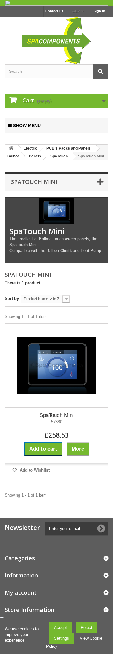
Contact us (54, 11)
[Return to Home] (11, 148)
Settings (61, 638)
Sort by (12, 298)
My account (21, 592)
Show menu (27, 125)
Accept (60, 627)
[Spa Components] (56, 40)
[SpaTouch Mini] (56, 365)
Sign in (99, 11)
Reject (86, 627)
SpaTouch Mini (57, 415)
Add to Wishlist (34, 470)
